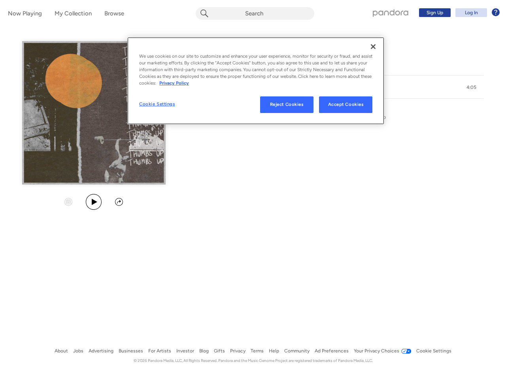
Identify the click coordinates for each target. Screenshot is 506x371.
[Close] (373, 46)
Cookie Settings (157, 104)
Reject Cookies (287, 104)
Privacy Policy (174, 83)
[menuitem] (458, 12)
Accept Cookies (346, 104)
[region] (255, 80)
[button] (471, 87)
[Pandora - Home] (390, 13)
